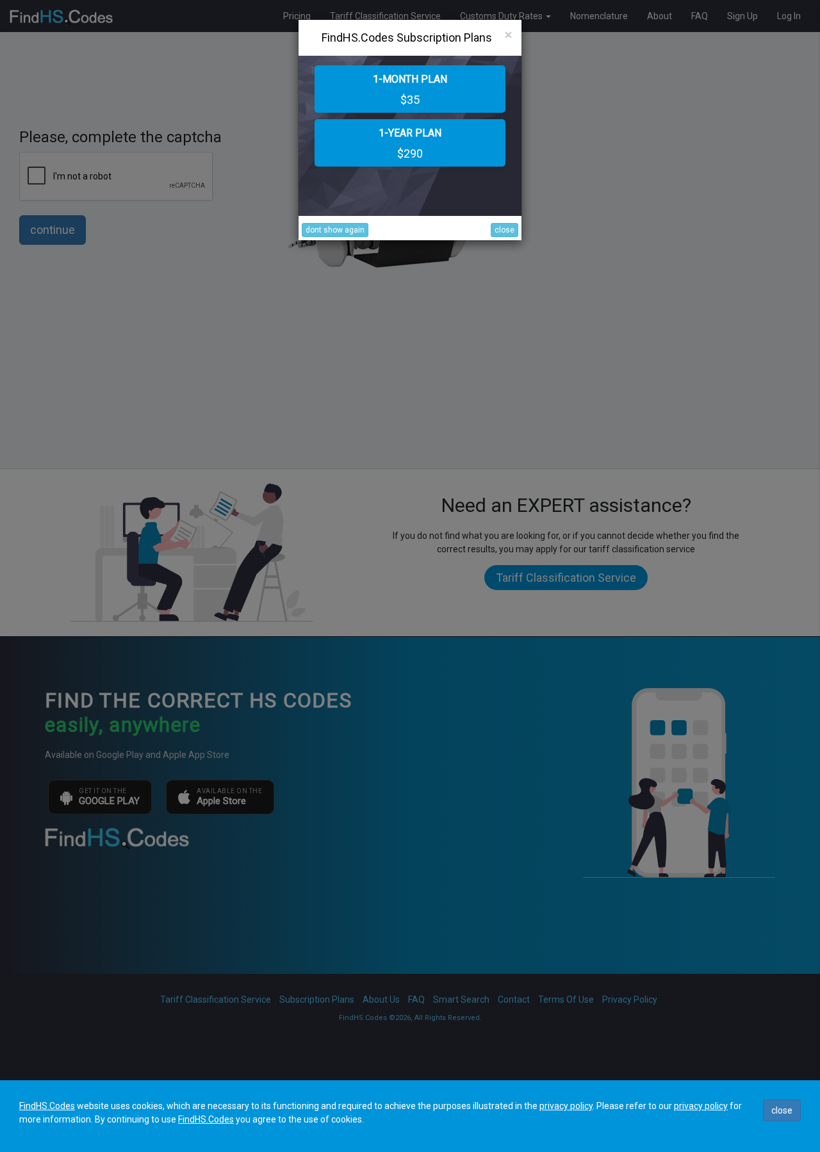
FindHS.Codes (47, 1106)
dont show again (335, 230)
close (504, 230)
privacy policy (566, 1106)
